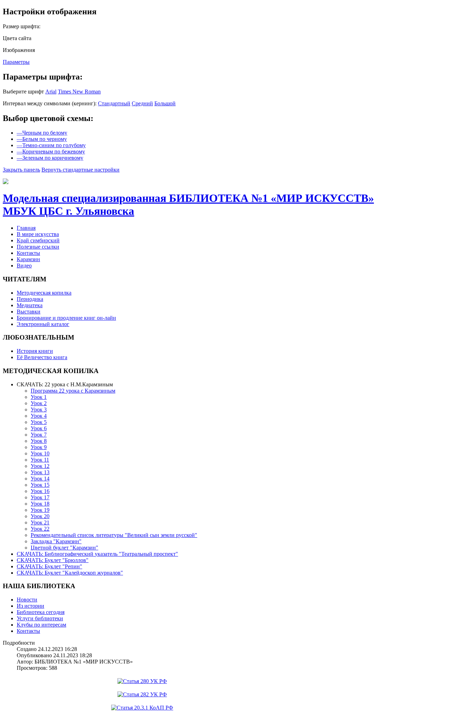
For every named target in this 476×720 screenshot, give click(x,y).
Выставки (28, 311)
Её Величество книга (42, 357)
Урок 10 (40, 453)
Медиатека (30, 305)
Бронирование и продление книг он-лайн (66, 318)
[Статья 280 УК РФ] (142, 681)
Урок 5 (39, 422)
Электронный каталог (43, 324)
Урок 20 (40, 516)
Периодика (30, 299)
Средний (142, 103)
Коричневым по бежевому (51, 151)
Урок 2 (39, 403)
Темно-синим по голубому (51, 145)
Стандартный (114, 103)
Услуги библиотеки (40, 618)
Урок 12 (40, 466)
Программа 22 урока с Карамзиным (73, 391)
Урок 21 (40, 522)
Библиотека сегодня (40, 612)
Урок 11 (40, 460)
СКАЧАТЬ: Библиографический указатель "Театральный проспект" (97, 554)
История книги (35, 351)
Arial (50, 91)
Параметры (16, 62)
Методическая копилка (44, 293)
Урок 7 (39, 435)
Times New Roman (79, 91)
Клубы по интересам (41, 625)
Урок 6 (39, 428)
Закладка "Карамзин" (56, 541)
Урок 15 (40, 485)
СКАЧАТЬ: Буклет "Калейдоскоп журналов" (70, 573)
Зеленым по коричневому (50, 158)
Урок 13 (40, 472)
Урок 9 (39, 447)
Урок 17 (40, 497)
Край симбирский (38, 240)
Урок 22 (40, 529)
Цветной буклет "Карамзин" (64, 548)
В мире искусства (38, 234)
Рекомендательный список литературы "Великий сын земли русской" (114, 535)
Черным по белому (42, 133)
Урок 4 (39, 416)
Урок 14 (40, 479)
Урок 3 (39, 409)
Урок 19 (40, 510)
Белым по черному (42, 139)
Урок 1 (39, 397)
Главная (26, 228)
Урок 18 (40, 504)
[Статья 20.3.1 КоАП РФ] (142, 708)
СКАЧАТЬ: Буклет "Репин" (49, 566)
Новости (27, 599)
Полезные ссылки (38, 247)
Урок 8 (39, 441)
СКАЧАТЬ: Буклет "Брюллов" (53, 560)
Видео (24, 265)
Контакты (28, 253)
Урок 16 (40, 491)
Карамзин (28, 259)
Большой (165, 103)
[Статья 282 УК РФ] (142, 694)
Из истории (30, 606)
